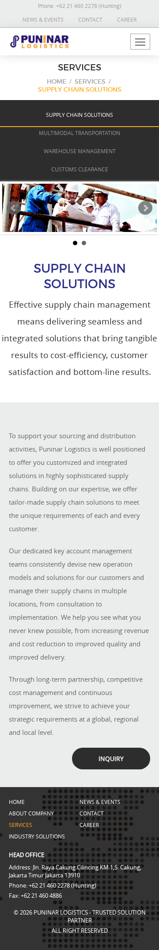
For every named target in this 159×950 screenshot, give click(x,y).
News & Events (43, 19)
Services (90, 81)
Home (56, 81)
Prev (14, 208)
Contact (90, 19)
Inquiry (111, 758)
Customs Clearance (79, 169)
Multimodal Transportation (79, 132)
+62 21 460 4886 (41, 896)
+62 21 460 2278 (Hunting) (88, 5)
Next (145, 208)
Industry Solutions (37, 836)
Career (126, 19)
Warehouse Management (80, 150)
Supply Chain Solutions (79, 89)
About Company (31, 813)
